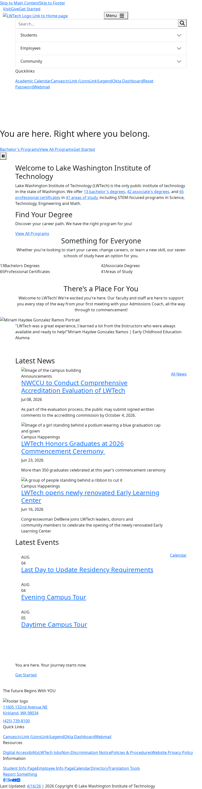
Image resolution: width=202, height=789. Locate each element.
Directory (99, 768)
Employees (30, 48)
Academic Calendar (33, 81)
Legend (105, 81)
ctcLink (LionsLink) (81, 81)
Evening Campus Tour (53, 597)
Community (31, 61)
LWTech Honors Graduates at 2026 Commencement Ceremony (72, 447)
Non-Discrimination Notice (86, 752)
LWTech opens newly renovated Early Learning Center (90, 496)
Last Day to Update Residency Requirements (87, 569)
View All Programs (56, 149)
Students (28, 35)
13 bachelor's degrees (104, 191)
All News (179, 374)
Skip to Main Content (19, 3)
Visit (7, 9)
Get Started (29, 9)
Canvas (57, 81)
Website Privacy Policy (172, 752)
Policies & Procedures (131, 752)
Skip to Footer (52, 3)
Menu (112, 15)
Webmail (42, 87)
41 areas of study (82, 197)
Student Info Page (20, 768)
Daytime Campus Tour (54, 624)
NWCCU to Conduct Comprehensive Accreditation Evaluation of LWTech (74, 386)
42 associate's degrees (148, 191)
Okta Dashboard (127, 81)
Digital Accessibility (20, 752)
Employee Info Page (55, 768)
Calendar (178, 555)
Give (15, 9)
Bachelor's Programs (19, 149)
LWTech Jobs (50, 752)
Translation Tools (124, 768)
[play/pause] (3, 156)
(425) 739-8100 (16, 721)
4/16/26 (34, 786)
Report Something (20, 774)
